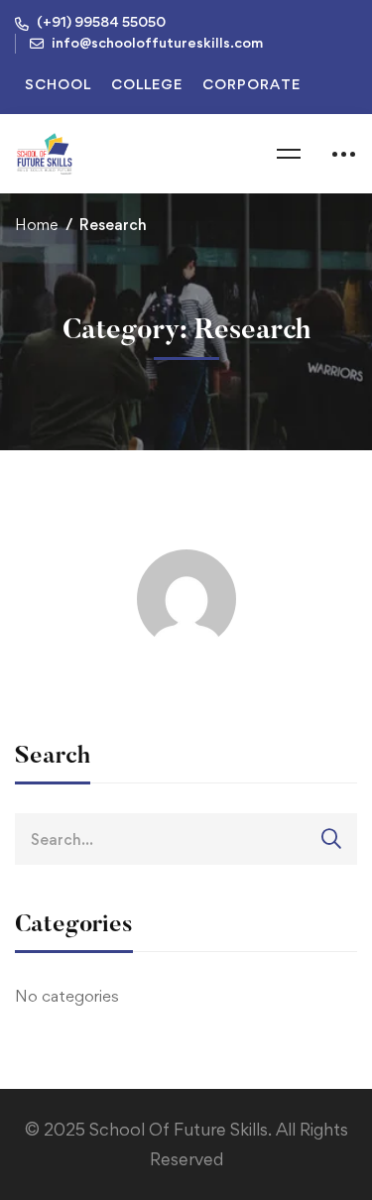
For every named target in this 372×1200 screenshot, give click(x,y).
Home (36, 224)
